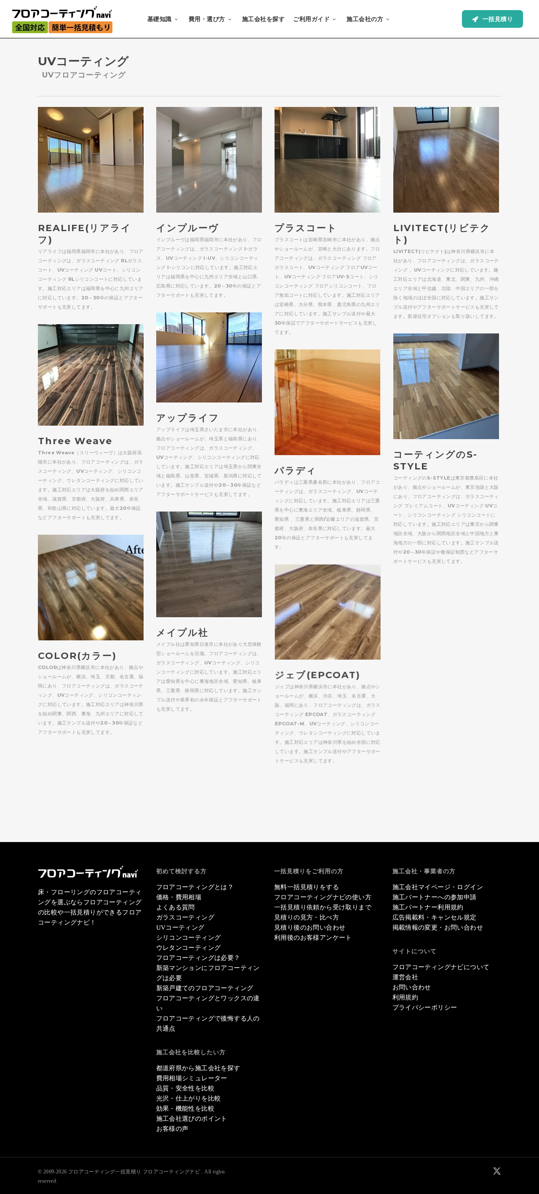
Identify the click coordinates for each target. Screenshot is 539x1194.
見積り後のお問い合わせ (309, 927)
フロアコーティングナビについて (441, 967)
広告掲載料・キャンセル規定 (434, 917)
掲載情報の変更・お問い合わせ (437, 927)
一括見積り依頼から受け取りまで (322, 907)
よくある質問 (175, 907)
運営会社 (405, 977)
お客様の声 (172, 1128)
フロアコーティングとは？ (195, 887)
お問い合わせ (411, 987)
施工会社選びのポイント (191, 1118)
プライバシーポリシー (424, 1007)
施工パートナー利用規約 (428, 907)
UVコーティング (180, 927)
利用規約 (405, 997)
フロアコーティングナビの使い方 (322, 897)
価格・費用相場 (179, 897)
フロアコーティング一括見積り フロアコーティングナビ (134, 1172)
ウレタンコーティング (188, 947)
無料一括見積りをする (306, 887)
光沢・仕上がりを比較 (188, 1098)
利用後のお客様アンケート (313, 937)
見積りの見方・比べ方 (306, 917)
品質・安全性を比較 (185, 1088)
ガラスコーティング (185, 917)
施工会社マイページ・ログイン (437, 887)
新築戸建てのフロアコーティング (204, 988)
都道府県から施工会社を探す (198, 1068)
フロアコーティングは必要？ (198, 957)
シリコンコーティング (188, 937)
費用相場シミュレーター (191, 1078)
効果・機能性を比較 (185, 1108)
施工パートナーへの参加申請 (434, 897)
